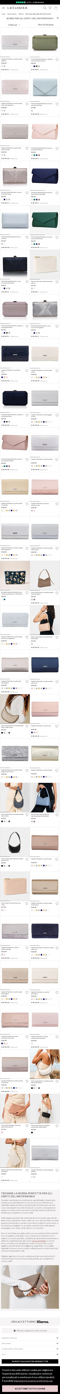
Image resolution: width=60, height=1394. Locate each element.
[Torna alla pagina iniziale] (17, 8)
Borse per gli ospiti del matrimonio (38, 14)
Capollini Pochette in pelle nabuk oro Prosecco (41, 904)
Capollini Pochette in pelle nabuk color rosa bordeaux (11, 104)
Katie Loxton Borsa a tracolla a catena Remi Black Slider (40, 1126)
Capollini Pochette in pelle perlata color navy (42, 682)
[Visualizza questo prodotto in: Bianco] (48, 377)
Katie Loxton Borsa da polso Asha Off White (11, 1170)
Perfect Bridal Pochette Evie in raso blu (11, 237)
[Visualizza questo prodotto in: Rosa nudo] (32, 288)
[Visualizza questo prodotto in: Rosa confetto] (32, 1043)
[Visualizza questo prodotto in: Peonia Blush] (2, 1132)
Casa (3, 14)
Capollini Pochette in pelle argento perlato (42, 1170)
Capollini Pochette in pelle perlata (42, 459)
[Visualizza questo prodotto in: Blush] (2, 66)
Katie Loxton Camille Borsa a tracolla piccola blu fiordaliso (40, 815)
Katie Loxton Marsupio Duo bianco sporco (42, 282)
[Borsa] (56, 8)
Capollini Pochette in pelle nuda (41, 859)
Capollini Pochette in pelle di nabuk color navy (42, 948)
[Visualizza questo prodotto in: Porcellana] (51, 422)
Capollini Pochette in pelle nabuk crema (41, 371)
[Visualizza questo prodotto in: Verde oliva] (37, 66)
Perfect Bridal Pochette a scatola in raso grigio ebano (12, 326)
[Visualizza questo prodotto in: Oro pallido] (44, 377)
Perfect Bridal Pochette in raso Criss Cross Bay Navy (11, 282)
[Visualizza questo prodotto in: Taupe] (39, 66)
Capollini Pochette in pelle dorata (41, 770)
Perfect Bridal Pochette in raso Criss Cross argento (41, 326)
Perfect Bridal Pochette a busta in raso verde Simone (41, 237)
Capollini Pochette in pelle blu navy (10, 371)
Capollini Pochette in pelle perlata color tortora (42, 548)
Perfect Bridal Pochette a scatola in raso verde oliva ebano (42, 60)
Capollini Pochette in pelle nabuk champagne (11, 992)
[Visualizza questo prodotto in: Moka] (39, 155)
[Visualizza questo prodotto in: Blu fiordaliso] (32, 599)
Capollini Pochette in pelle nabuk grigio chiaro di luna (11, 770)
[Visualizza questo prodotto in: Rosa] (7, 377)
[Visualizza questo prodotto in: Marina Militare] (34, 66)
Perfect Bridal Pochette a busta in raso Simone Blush (41, 148)
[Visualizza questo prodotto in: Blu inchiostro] (4, 599)
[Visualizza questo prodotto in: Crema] (34, 377)
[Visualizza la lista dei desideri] (50, 8)
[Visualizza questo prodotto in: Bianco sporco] (34, 288)
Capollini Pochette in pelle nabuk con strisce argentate (11, 637)
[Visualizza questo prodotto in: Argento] (4, 66)
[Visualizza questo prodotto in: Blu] (32, 111)
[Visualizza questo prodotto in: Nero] (2, 733)
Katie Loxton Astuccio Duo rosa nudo (11, 903)
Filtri (45, 24)
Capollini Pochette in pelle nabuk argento (11, 59)
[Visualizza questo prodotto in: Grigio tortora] (37, 422)
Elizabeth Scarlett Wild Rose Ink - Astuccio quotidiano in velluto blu (11, 593)
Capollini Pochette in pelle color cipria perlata (11, 148)
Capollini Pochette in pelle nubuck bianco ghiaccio (12, 548)
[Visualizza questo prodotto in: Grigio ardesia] (9, 733)
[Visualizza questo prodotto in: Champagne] (32, 377)
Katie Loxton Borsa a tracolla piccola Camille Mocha (42, 593)
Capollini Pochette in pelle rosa (41, 726)
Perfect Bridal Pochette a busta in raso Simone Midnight (41, 193)
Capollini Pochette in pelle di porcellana (40, 992)
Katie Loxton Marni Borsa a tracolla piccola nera (12, 859)
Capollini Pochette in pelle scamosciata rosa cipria (39, 1037)
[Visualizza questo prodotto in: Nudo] (46, 422)
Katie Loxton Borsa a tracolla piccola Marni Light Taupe (12, 726)
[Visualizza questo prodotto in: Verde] (34, 155)
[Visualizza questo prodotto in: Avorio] (32, 66)
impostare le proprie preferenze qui (33, 1380)
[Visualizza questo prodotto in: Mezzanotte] (37, 155)
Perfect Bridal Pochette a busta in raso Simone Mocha (12, 459)
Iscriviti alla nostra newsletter (30, 1361)
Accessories (12, 14)
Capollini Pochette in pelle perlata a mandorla (12, 1081)
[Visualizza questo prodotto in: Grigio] (39, 377)
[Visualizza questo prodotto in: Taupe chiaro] (4, 733)
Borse (21, 14)
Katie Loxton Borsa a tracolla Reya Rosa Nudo (41, 637)
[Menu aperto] (3, 8)
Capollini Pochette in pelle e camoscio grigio (10, 948)
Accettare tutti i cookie (30, 1388)
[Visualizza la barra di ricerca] (45, 8)
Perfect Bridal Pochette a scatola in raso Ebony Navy (12, 415)
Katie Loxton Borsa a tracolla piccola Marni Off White (42, 1081)
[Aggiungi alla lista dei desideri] (27, 59)
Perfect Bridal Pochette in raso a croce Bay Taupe (11, 193)
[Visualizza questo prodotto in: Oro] (37, 377)
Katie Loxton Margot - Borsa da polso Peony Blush (11, 1126)
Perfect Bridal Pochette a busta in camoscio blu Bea (41, 104)
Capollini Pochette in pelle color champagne (11, 682)
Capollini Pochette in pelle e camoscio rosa (40, 504)
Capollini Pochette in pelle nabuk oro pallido (11, 504)
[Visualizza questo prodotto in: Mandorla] (32, 422)
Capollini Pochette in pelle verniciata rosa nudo (9, 1037)
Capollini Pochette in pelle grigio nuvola (41, 415)
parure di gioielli (38, 1241)
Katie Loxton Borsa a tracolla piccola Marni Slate (12, 815)
